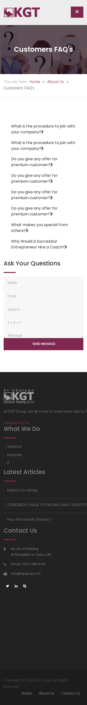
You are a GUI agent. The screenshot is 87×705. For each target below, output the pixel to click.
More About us (16, 423)
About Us (55, 81)
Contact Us (70, 693)
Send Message (43, 344)
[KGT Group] (24, 12)
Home (34, 81)
